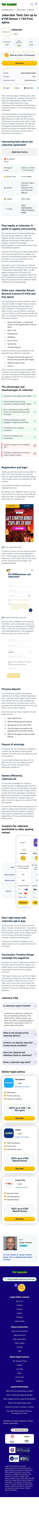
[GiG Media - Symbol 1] (19, 1450)
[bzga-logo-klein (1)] (27, 1441)
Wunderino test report (22, 1086)
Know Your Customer (20, 1331)
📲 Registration (29, 88)
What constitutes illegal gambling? (19, 1395)
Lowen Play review (21, 1187)
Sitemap (19, 1317)
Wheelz (19, 1365)
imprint (19, 1313)
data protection (19, 1335)
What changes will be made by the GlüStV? (19, 1399)
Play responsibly (19, 1339)
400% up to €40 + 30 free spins (19, 1109)
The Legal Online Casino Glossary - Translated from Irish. (19, 1412)
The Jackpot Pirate (19, 1361)
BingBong (19, 1381)
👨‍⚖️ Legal (6, 88)
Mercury (24, 192)
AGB (19, 1351)
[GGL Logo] (12, 1441)
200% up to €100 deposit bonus (19, 1159)
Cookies (19, 1347)
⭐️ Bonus (16, 88)
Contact (19, 1305)
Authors (19, 1309)
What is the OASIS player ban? (19, 1403)
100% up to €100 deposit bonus (19, 1209)
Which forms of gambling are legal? (19, 1391)
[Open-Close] (36, 4)
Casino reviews (21, 10)
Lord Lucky (19, 1377)
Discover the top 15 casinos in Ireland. (19, 1407)
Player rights (19, 1343)
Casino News (19, 1321)
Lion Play (19, 1369)
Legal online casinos (8, 10)
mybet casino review (22, 1137)
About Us (19, 1301)
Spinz (19, 1373)
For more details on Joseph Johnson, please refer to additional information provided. (17, 1257)
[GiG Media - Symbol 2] (19, 1458)
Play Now (20, 63)
